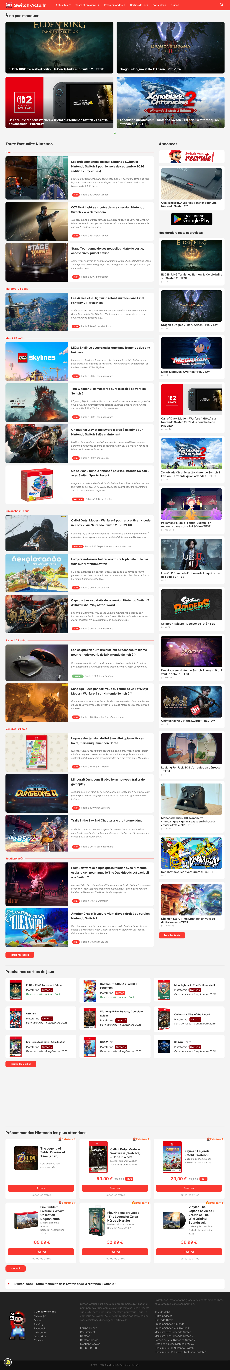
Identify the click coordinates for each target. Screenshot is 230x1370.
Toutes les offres (41, 1194)
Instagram (40, 1332)
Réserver (115, 1188)
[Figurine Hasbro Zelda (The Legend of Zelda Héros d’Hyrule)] (97, 1235)
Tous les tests (172, 935)
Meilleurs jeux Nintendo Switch (173, 1332)
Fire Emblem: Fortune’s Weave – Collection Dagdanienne (53, 1213)
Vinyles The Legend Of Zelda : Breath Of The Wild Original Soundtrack (201, 1214)
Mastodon (40, 1336)
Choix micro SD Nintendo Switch (174, 1348)
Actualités (62, 5)
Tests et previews (86, 5)
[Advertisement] (115, 1097)
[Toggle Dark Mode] (8, 1362)
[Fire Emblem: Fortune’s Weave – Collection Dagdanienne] (26, 1228)
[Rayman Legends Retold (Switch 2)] (172, 1171)
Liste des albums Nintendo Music (174, 1343)
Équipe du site (88, 1328)
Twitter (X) (40, 1316)
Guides (175, 5)
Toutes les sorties (20, 1063)
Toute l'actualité (19, 954)
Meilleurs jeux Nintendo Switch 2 (174, 1335)
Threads (38, 1340)
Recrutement (87, 1332)
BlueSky (38, 1324)
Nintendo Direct (164, 1320)
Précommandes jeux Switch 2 (172, 1328)
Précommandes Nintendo (169, 1323)
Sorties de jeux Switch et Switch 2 (175, 1340)
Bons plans (159, 5)
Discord (38, 1320)
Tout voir (15, 1268)
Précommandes (113, 5)
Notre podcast (163, 1315)
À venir (41, 1188)
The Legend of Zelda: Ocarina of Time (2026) (52, 1152)
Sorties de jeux (139, 5)
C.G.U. (83, 1348)
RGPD (93, 1348)
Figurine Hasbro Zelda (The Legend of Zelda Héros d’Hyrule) (123, 1216)
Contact (85, 1335)
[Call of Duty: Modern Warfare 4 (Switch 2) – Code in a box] (98, 1171)
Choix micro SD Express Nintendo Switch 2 (180, 1352)
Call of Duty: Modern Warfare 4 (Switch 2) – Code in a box (125, 1153)
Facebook (40, 1328)
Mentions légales (90, 1343)
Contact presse (89, 1340)
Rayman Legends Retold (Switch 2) (197, 1153)
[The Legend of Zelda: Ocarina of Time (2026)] (26, 1168)
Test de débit (162, 1312)
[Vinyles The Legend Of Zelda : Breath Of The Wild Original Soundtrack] (174, 1231)
